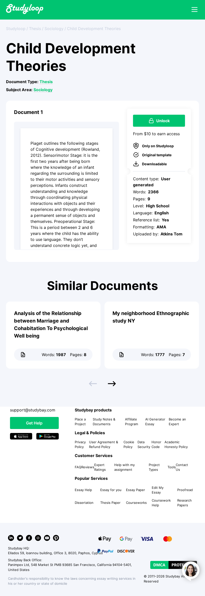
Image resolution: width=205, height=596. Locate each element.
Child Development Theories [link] (94, 28)
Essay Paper (135, 490)
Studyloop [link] (16, 28)
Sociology (43, 89)
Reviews (87, 467)
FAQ (78, 467)
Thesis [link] (35, 28)
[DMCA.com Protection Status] (173, 565)
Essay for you (111, 490)
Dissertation (84, 503)
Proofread (185, 490)
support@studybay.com (32, 409)
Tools (172, 467)
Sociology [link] (54, 28)
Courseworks (136, 503)
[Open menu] (194, 10)
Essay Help (83, 490)
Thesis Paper (110, 503)
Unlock (163, 120)
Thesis (46, 81)
